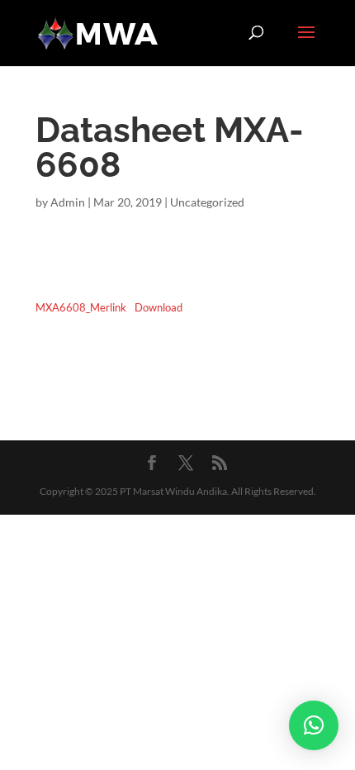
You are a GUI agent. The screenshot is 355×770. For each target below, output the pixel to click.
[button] (313, 725)
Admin (67, 202)
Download (158, 307)
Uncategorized (207, 202)
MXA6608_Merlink (81, 307)
